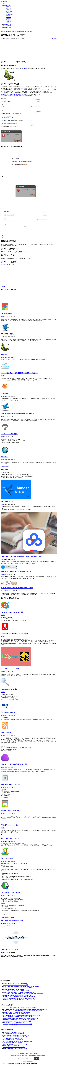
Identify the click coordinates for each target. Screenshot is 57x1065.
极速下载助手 (4, 457)
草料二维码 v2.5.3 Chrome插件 (10, 825)
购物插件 (8, 6)
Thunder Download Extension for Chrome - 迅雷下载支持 (17, 413)
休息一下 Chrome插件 (7, 858)
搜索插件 (8, 18)
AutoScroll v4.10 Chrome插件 (9, 949)
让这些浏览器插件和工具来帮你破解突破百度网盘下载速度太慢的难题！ (22, 556)
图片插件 (8, 15)
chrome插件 (24, 68)
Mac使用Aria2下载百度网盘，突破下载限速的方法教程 (17, 588)
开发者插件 (9, 8)
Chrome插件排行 (7, 27)
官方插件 (8, 20)
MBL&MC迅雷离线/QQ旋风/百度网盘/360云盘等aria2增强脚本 (19, 373)
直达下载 (54, 38)
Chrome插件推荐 (7, 24)
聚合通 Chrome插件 (6, 732)
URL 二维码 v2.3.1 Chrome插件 (10, 668)
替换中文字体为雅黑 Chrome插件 (10, 838)
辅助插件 (8, 9)
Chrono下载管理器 (6, 313)
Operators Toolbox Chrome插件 (10, 810)
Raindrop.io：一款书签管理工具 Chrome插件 (14, 764)
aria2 (4, 286)
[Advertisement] (28, 49)
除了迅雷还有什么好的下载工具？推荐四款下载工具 (16, 571)
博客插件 (8, 21)
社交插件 (8, 12)
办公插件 (8, 22)
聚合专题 (3, 559)
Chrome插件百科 (7, 25)
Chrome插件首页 (10, 31)
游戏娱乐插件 (9, 14)
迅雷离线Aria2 (5, 469)
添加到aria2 (4, 354)
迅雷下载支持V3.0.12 (7, 501)
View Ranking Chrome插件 (8, 712)
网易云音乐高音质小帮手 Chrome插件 (12, 920)
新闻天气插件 (9, 11)
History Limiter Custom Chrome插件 (11, 892)
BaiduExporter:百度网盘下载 (9, 434)
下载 (2, 286)
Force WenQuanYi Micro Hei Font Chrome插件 (14, 633)
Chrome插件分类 (7, 5)
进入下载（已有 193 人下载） (8, 264)
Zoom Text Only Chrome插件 (9, 689)
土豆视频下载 (4, 393)
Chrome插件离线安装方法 (28, 1061)
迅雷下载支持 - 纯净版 (7, 334)
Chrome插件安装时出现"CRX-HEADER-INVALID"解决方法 (15, 94)
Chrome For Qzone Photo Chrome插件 (12, 612)
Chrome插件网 (4, 1)
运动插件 (8, 17)
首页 (4, 3)
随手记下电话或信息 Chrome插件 (10, 784)
